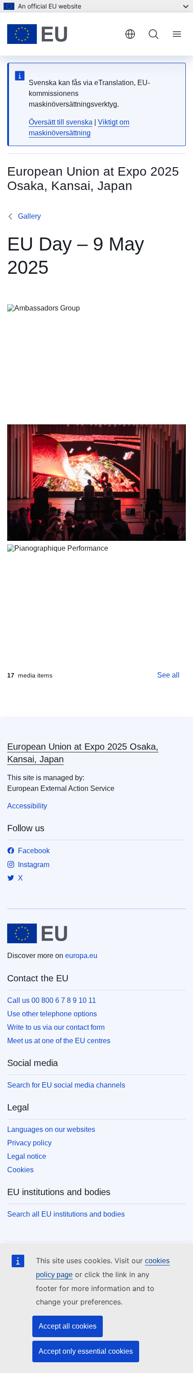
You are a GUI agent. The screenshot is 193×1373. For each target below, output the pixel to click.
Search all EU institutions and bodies (66, 1214)
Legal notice (26, 1156)
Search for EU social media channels (66, 1085)
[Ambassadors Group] (96, 362)
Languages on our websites (51, 1129)
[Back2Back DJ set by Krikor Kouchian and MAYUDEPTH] (96, 482)
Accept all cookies (67, 1326)
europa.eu (81, 955)
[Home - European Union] (62, 34)
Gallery (29, 216)
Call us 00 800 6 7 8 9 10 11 (51, 1000)
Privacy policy (29, 1143)
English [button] (130, 34)
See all (168, 675)
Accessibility (27, 806)
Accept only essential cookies (86, 1351)
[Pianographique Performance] (96, 602)
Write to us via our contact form (56, 1027)
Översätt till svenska (60, 122)
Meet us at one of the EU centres (58, 1041)
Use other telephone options (52, 1014)
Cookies (20, 1170)
